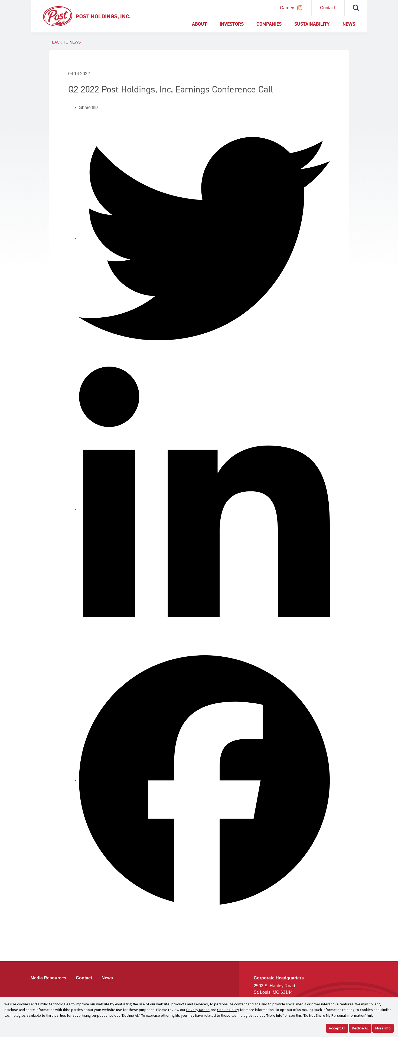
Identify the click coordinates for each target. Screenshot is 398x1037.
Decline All (360, 1028)
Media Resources (48, 978)
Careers (287, 7)
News (348, 24)
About (199, 24)
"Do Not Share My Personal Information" (335, 1015)
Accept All (337, 1028)
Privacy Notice (198, 1009)
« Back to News (65, 42)
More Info (383, 1028)
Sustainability (312, 24)
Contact (327, 7)
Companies (269, 24)
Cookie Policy (228, 1009)
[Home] (86, 16)
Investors (232, 24)
